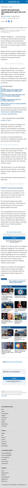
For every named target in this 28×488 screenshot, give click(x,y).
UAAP (10, 7)
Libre (2, 470)
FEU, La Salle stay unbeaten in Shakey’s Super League (17, 281)
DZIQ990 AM (4, 479)
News (2, 409)
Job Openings (4, 445)
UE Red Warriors (18, 362)
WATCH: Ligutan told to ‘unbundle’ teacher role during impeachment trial (7, 298)
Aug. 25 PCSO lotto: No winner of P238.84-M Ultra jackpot (20, 351)
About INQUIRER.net (6, 453)
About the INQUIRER (6, 455)
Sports (3, 411)
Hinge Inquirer (5, 473)
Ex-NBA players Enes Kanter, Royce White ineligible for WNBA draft (12, 90)
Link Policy (4, 459)
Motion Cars (4, 481)
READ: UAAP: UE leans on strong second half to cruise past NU (13, 104)
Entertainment (4, 413)
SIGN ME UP (14, 237)
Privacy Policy (15, 242)
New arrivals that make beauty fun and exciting (6, 322)
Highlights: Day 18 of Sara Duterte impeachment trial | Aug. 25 (20, 338)
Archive (3, 439)
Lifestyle (3, 415)
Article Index (4, 463)
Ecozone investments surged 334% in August (20, 297)
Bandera (3, 475)
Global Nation (4, 424)
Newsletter (4, 443)
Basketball (4, 7)
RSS (2, 435)
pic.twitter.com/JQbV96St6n (9, 114)
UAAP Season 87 (10, 362)
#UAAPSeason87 (6, 112)
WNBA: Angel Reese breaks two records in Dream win (11, 100)
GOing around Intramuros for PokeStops (19, 322)
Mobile (3, 433)
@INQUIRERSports (16, 112)
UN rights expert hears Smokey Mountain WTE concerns (7, 310)
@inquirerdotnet (15, 16)
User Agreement (5, 457)
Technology (4, 417)
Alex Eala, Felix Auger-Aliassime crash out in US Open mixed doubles (13, 95)
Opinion (3, 422)
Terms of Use (8, 241)
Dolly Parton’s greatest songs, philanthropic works (21, 310)
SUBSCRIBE (14, 378)
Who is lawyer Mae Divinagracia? (6, 337)
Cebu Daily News (5, 477)
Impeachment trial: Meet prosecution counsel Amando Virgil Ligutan (7, 351)
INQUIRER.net (4, 18)
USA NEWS (4, 426)
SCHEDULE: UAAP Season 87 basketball (12, 188)
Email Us (3, 437)
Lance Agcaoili (6, 16)
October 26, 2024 (6, 120)
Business (3, 419)
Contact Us (4, 441)
